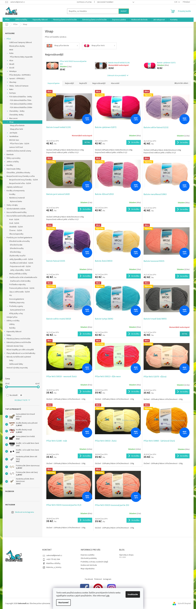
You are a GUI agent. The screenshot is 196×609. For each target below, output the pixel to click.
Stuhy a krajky (12, 205)
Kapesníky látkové (14, 331)
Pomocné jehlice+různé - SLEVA (21, 288)
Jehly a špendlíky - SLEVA (20, 270)
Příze (9, 38)
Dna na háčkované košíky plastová (20, 216)
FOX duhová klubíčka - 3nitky (20, 96)
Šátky (9, 335)
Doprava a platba (84, 2)
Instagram (107, 579)
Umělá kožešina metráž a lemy (19, 151)
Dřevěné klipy (15, 252)
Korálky (12, 194)
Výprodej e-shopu (126, 555)
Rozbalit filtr (21, 400)
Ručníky (12, 328)
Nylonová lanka (16, 201)
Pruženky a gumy (16, 306)
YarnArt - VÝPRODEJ (17, 78)
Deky (11, 360)
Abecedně (115, 83)
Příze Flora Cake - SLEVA (19, 143)
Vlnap (11, 122)
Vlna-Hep (12, 82)
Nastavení (63, 602)
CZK (176, 2)
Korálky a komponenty (16, 190)
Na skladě (16, 395)
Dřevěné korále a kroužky (19, 241)
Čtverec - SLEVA (15, 230)
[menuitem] (7, 20)
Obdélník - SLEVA (16, 226)
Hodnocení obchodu (89, 565)
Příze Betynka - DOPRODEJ (20, 75)
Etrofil (11, 67)
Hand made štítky (14, 169)
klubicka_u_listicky (53, 567)
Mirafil (11, 64)
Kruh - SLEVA (14, 219)
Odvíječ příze (12, 317)
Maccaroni (13, 118)
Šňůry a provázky (13, 158)
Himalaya (12, 71)
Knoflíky (10, 165)
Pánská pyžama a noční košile (18, 338)
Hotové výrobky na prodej (17, 367)
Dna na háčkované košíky (17, 212)
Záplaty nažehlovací (15, 187)
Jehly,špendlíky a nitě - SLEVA (21, 259)
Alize (11, 60)
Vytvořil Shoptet (184, 603)
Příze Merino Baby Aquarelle (21, 57)
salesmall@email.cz (54, 555)
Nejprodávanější (98, 83)
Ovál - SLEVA (14, 223)
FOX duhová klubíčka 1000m (21, 104)
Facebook (89, 579)
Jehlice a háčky (13, 161)
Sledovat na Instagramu (24, 512)
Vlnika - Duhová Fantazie (18, 86)
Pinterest (98, 579)
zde (107, 595)
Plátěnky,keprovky (17, 302)
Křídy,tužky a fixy (16, 313)
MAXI (11, 49)
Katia (11, 53)
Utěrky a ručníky (13, 320)
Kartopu (12, 93)
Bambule (10, 154)
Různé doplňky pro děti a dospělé (20, 349)
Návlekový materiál (17, 197)
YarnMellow (13, 136)
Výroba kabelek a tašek (16, 208)
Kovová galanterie (16, 299)
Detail (87, 142)
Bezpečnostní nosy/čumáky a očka (21, 176)
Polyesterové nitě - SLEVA (20, 266)
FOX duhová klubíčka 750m (20, 100)
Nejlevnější (69, 83)
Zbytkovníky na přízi (17, 255)
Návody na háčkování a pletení (19, 356)
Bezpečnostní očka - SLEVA (20, 183)
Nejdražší (83, 83)
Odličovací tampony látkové (20, 42)
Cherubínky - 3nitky (17, 111)
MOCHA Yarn (14, 140)
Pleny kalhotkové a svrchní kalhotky (21, 353)
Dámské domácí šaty (15, 346)
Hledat (124, 11)
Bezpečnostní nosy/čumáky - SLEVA (23, 179)
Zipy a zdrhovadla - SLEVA (19, 291)
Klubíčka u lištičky (53, 563)
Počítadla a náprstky (17, 284)
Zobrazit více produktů (116, 75)
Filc (10, 295)
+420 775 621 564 (53, 559)
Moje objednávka (87, 568)
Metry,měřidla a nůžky (18, 273)
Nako (11, 89)
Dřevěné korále (16, 245)
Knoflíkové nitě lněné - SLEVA (21, 263)
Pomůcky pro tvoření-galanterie (19, 237)
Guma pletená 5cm (17, 310)
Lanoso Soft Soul (16, 147)
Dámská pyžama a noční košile (19, 342)
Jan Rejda (13, 132)
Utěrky (12, 324)
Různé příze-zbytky (17, 46)
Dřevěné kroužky (17, 248)
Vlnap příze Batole (17, 125)
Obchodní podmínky (105, 2)
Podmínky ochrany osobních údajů (94, 561)
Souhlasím (133, 594)
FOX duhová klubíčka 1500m (21, 107)
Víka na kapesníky (16, 234)
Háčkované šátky (16, 364)
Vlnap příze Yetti (16, 129)
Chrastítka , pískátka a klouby (18, 172)
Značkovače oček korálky (20, 281)
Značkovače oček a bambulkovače (23, 277)
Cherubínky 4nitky (16, 114)
